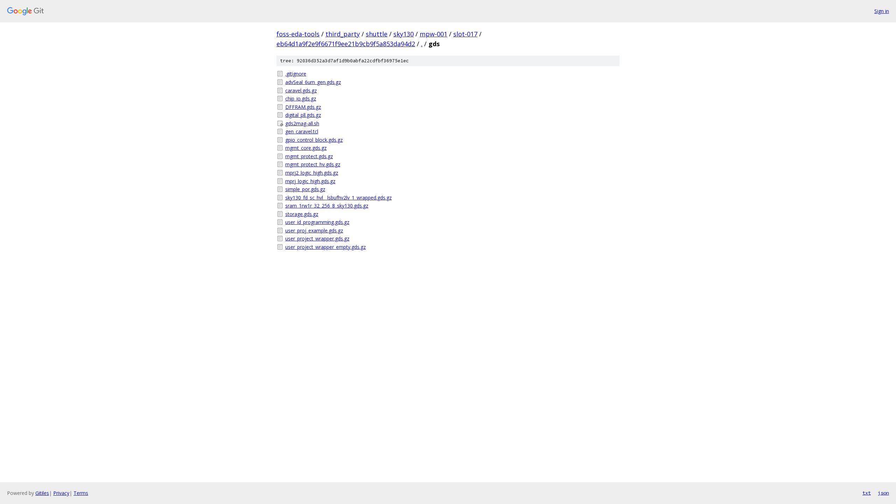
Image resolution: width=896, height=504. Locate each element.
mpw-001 (433, 34)
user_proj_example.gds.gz (314, 230)
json (883, 493)
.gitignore (295, 73)
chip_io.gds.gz (300, 98)
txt (866, 493)
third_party (343, 34)
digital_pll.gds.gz (303, 115)
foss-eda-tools (298, 34)
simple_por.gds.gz (305, 189)
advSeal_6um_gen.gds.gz (313, 82)
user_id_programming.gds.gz (317, 222)
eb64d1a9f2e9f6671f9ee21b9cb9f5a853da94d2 (345, 44)
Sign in (881, 11)
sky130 (403, 34)
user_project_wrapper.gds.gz (317, 238)
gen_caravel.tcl (301, 131)
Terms (81, 493)
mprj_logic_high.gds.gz (310, 181)
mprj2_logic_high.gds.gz (311, 172)
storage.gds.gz (301, 214)
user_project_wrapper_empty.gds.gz (325, 247)
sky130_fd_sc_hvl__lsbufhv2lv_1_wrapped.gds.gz (338, 197)
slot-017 (465, 34)
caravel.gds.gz (301, 90)
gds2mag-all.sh (302, 123)
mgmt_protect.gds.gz (309, 156)
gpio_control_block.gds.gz (314, 139)
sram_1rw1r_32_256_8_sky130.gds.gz (326, 205)
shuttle (376, 34)
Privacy (61, 493)
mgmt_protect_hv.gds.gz (312, 164)
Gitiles (42, 493)
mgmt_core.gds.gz (306, 148)
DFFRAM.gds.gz (303, 107)
